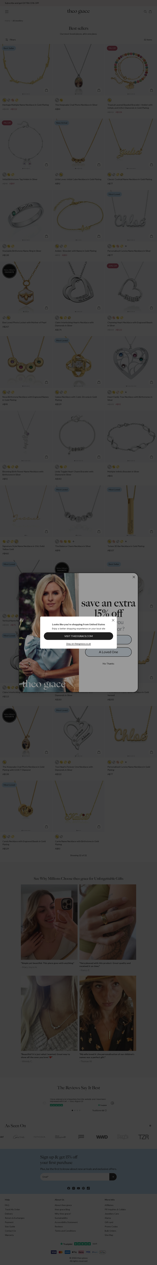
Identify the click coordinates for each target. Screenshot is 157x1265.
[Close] (113, 620)
